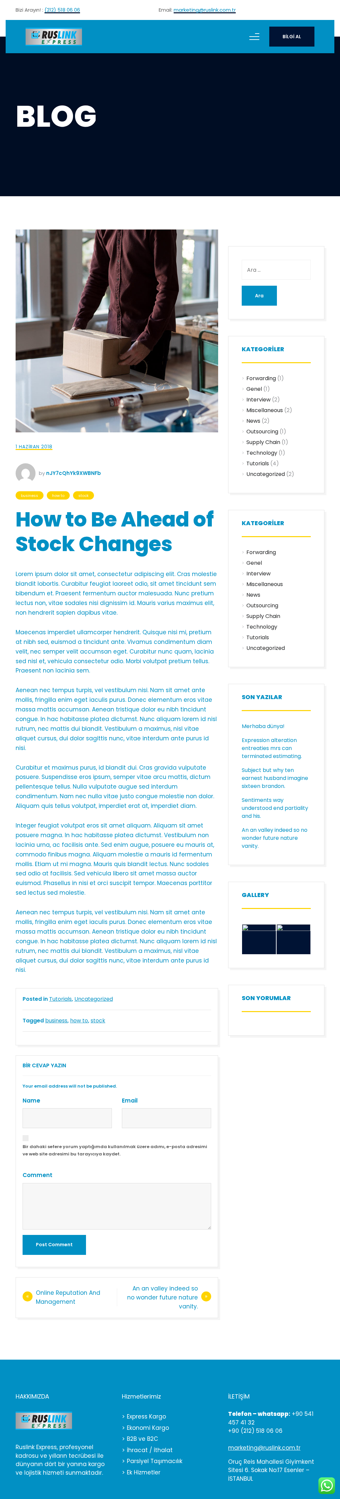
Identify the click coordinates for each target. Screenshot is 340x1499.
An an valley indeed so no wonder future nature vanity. (162, 1297)
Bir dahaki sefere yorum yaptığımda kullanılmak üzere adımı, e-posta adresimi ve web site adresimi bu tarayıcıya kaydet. (115, 1150)
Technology (261, 453)
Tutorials (60, 999)
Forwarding (261, 378)
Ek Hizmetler (143, 1472)
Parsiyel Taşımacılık (154, 1461)
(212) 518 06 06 (62, 10)
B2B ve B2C (142, 1439)
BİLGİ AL (292, 36)
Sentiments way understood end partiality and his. (275, 808)
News (253, 421)
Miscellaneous (264, 410)
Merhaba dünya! (263, 726)
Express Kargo (146, 1417)
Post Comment (54, 1244)
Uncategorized (93, 999)
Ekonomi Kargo (148, 1428)
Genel (254, 389)
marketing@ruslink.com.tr (205, 10)
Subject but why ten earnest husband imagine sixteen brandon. (275, 778)
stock (83, 495)
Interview (258, 399)
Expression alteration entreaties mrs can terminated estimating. (272, 748)
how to (58, 495)
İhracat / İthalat (150, 1450)
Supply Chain (263, 442)
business (29, 495)
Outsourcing (262, 431)
